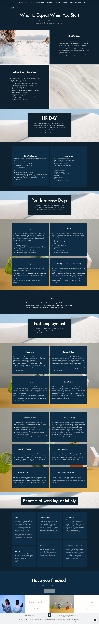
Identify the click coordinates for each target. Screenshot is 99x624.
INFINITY (13, 8)
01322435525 (67, 616)
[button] (29, 2)
